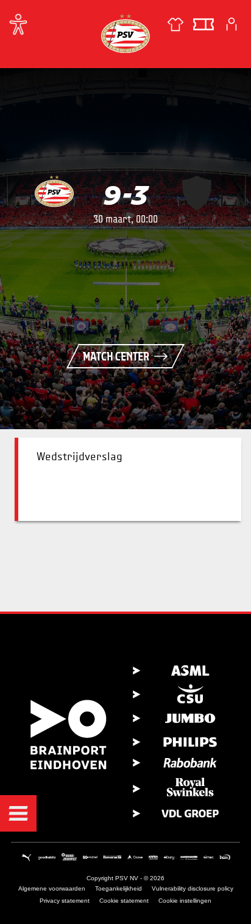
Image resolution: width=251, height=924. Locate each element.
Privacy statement (65, 900)
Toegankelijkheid (118, 888)
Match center (116, 356)
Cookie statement (124, 900)
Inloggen (231, 24)
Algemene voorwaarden (51, 888)
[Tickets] (203, 24)
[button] (18, 813)
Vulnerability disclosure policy (192, 888)
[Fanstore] (175, 24)
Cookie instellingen (184, 900)
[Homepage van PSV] (125, 33)
